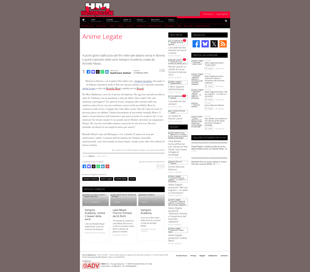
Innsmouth (141, 26)
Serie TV (127, 20)
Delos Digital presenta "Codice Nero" (177, 238)
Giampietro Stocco (202, 26)
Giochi (141, 20)
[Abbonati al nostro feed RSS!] (223, 44)
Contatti (224, 256)
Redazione (213, 256)
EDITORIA (208, 60)
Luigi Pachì (130, 26)
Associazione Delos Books (97, 257)
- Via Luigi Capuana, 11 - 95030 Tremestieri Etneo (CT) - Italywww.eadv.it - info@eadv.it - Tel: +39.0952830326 (126, 265)
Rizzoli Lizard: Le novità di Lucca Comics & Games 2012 (177, 70)
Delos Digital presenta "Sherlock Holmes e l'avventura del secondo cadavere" (177, 214)
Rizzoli (140, 88)
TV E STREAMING (92, 202)
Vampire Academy (143, 80)
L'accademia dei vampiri (177, 102)
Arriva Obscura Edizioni (176, 168)
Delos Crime (188, 26)
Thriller (121, 26)
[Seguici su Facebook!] (196, 44)
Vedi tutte (222, 137)
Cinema (112, 20)
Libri (96, 20)
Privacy (193, 256)
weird (179, 26)
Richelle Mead (113, 88)
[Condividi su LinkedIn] (107, 72)
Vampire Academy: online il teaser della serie (95, 214)
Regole (202, 256)
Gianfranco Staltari (120, 72)
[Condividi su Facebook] (88, 72)
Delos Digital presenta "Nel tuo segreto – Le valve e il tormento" (178, 188)
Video (171, 20)
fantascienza (169, 26)
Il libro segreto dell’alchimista (176, 88)
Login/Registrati (222, 14)
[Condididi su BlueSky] (93, 72)
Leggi (210, 68)
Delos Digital (102, 26)
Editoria (91, 156)
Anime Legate (89, 88)
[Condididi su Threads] (98, 72)
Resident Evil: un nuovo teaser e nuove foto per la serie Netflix (208, 162)
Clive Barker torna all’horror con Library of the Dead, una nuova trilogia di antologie (178, 148)
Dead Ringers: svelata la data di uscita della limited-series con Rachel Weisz (208, 147)
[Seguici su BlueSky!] (205, 44)
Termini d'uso (181, 256)
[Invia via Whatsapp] (102, 72)
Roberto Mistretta (155, 26)
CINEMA (116, 202)
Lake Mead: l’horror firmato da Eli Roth (122, 213)
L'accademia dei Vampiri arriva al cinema (177, 50)
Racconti (157, 20)
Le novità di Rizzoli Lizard (175, 117)
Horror (112, 26)
